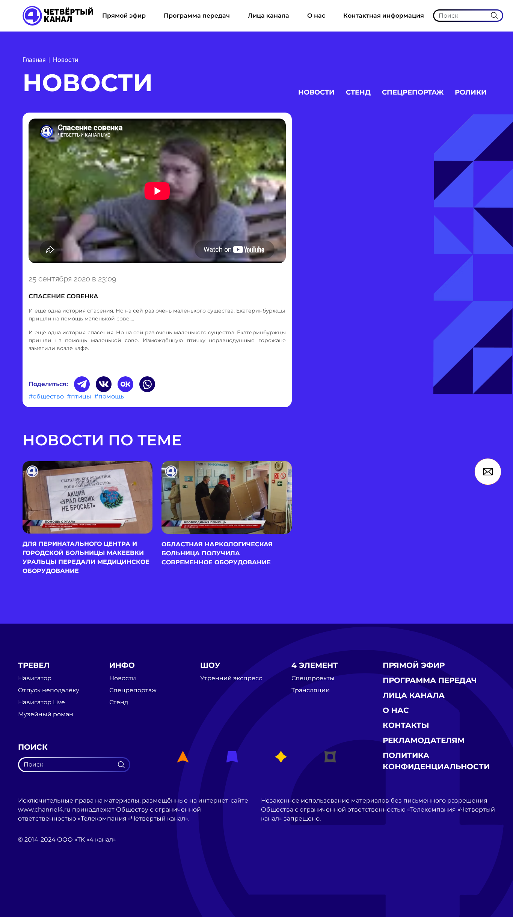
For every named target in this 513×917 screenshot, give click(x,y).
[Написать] (488, 471)
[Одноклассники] (125, 384)
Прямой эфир (124, 15)
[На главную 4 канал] (58, 15)
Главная (34, 59)
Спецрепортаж (413, 92)
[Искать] (494, 15)
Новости (65, 59)
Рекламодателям (424, 740)
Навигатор (34, 678)
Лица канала (268, 15)
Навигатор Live (41, 702)
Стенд (358, 92)
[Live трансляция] (34, 881)
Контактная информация (383, 15)
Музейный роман (45, 714)
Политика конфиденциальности (436, 761)
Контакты (406, 725)
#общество (46, 396)
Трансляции (310, 690)
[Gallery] (157, 192)
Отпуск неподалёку (48, 690)
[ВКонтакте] (104, 384)
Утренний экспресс (231, 678)
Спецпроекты (313, 678)
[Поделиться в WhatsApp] (147, 384)
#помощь (109, 396)
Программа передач (197, 15)
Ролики (471, 92)
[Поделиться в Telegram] (82, 384)
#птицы (79, 396)
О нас (316, 15)
